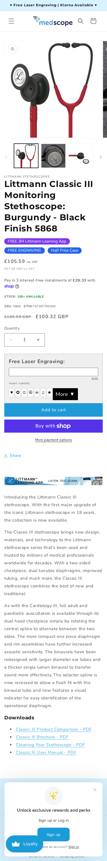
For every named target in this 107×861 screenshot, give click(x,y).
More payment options (53, 439)
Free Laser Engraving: (37, 361)
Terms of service (41, 856)
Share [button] (15, 455)
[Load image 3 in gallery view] (80, 156)
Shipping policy (72, 856)
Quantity (12, 328)
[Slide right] (100, 157)
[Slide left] (6, 157)
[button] (11, 21)
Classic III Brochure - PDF (42, 737)
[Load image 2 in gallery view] (53, 156)
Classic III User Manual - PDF (46, 752)
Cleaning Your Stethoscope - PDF (50, 745)
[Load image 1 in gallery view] (26, 156)
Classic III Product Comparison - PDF (54, 729)
